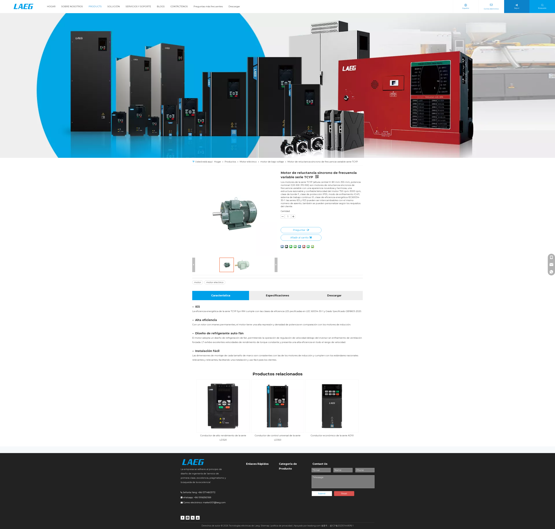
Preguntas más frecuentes (208, 6)
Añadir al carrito (299, 237)
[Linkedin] (187, 517)
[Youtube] (198, 517)
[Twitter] (193, 517)
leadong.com (314, 525)
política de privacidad (281, 525)
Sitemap (265, 525)
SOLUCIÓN (113, 6)
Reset (344, 493)
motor (197, 282)
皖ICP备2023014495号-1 (342, 525)
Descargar (234, 6)
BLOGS (161, 6)
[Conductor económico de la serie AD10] (332, 406)
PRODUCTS (95, 6)
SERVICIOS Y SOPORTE (138, 6)
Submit (321, 493)
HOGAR (51, 6)
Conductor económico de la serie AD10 (332, 435)
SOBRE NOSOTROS (72, 6)
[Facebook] (182, 517)
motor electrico (214, 282)
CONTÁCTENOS (179, 6)
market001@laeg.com (214, 502)
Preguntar (299, 230)
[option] (223, 411)
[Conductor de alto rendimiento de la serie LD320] (223, 406)
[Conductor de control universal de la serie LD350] (277, 406)
